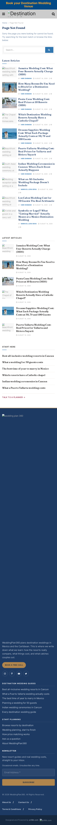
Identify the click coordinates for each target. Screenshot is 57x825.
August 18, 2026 (41, 78)
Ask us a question (11, 739)
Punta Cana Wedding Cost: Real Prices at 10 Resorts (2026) (34, 102)
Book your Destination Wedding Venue (28, 4)
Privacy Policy (35, 809)
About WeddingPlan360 (14, 743)
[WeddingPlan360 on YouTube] (19, 673)
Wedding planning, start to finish (19, 730)
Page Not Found (16, 23)
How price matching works (16, 734)
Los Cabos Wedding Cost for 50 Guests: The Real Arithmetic (36, 199)
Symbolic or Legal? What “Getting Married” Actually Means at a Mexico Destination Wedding (35, 215)
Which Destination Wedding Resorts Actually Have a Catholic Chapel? (34, 117)
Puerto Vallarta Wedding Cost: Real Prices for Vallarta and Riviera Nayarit (36, 151)
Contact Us (23, 802)
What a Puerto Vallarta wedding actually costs (25, 694)
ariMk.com (33, 820)
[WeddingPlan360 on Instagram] (5, 673)
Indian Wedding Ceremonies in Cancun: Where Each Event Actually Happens (36, 166)
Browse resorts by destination (17, 725)
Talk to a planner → (13, 397)
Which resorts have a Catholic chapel (23, 375)
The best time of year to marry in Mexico (25, 368)
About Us (6, 802)
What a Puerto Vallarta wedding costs (23, 387)
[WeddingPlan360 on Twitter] (26, 673)
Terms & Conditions (11, 809)
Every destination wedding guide (19, 712)
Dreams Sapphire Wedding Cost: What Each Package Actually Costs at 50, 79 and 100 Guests (34, 134)
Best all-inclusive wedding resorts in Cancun (28, 355)
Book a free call (14, 665)
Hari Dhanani (26, 78)
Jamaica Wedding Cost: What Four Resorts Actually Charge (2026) (35, 71)
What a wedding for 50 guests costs (22, 362)
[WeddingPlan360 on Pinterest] (12, 673)
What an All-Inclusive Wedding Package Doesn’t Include (33, 182)
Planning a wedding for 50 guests (19, 703)
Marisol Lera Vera (29, 189)
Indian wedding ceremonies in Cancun (24, 381)
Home (4, 23)
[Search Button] (49, 50)
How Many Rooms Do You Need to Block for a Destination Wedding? (36, 86)
